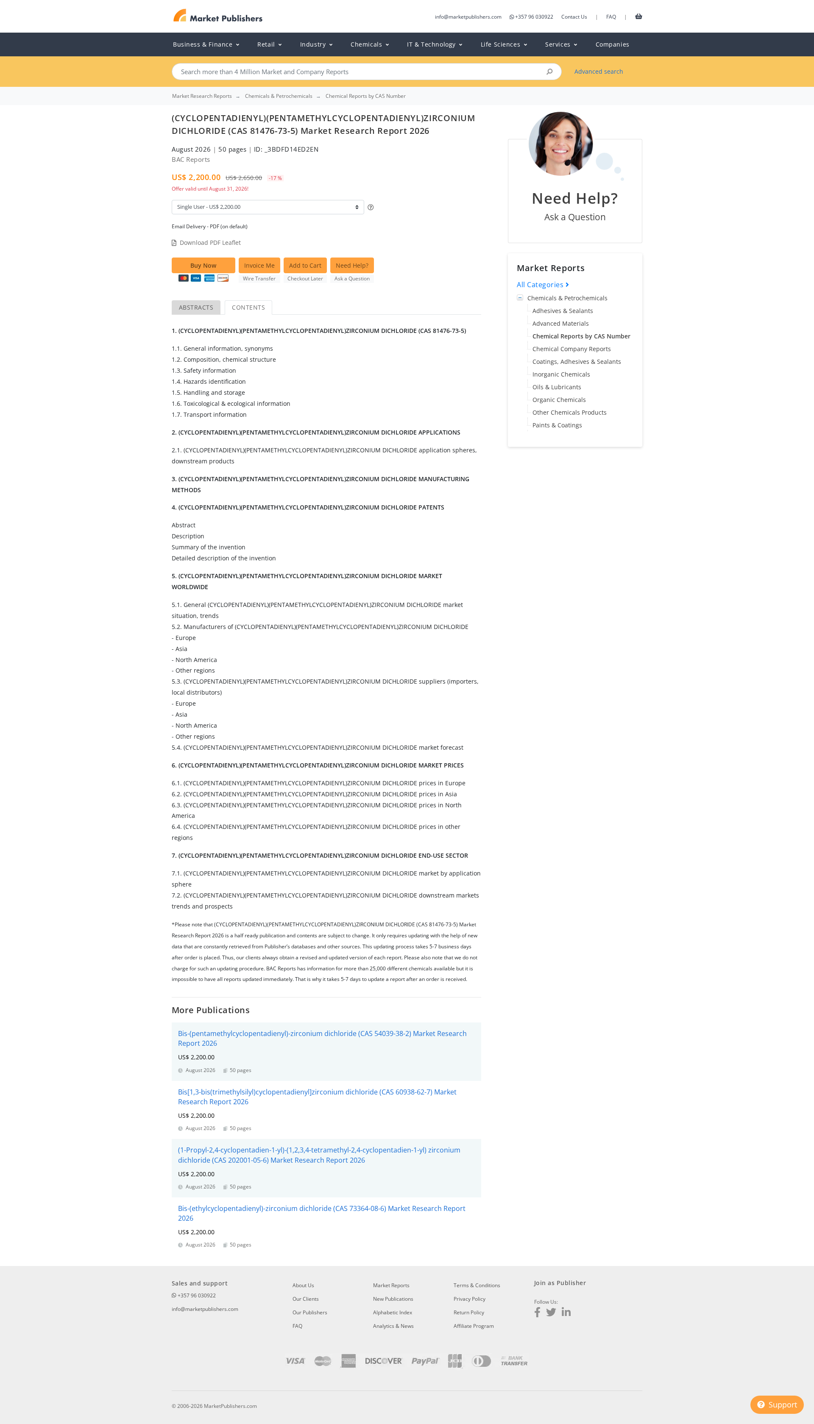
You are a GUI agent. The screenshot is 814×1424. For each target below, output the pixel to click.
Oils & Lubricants (556, 387)
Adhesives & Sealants (562, 311)
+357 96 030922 (534, 16)
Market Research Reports (202, 96)
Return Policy (469, 1312)
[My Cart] (638, 16)
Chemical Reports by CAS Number (581, 336)
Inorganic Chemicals (561, 374)
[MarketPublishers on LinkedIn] (566, 1313)
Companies (613, 44)
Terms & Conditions (477, 1285)
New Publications (393, 1298)
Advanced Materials (560, 323)
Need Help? (352, 265)
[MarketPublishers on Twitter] (551, 1313)
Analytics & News (393, 1326)
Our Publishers (310, 1312)
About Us (303, 1285)
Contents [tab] (248, 307)
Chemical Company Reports (571, 349)
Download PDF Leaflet (210, 242)
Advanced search (598, 71)
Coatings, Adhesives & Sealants (576, 361)
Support (782, 1404)
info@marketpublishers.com (468, 16)
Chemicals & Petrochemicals (567, 298)
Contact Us (574, 16)
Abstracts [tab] (196, 307)
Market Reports (391, 1285)
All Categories (541, 284)
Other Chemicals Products (569, 412)
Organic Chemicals (559, 400)
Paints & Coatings (557, 425)
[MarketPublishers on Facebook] (537, 1313)
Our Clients (306, 1298)
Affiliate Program (474, 1326)
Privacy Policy (469, 1298)
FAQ (611, 16)
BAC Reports (191, 159)
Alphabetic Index (392, 1312)
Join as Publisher (560, 1283)
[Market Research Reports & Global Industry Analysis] (218, 15)
